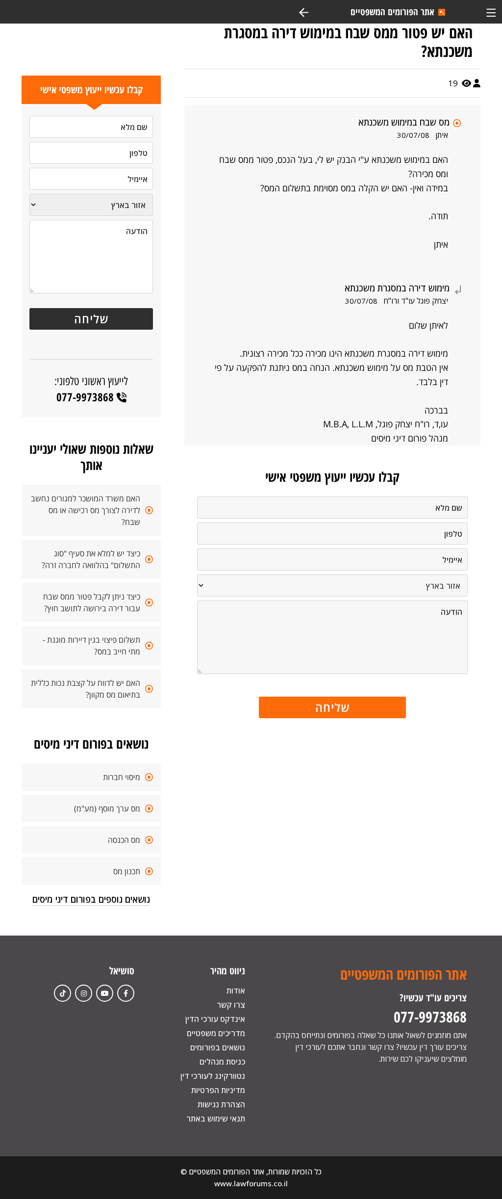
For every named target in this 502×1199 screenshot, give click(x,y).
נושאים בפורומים (217, 1047)
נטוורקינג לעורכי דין (212, 1075)
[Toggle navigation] (491, 11)
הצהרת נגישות (221, 1104)
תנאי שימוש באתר (215, 1118)
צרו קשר (231, 1004)
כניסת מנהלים (222, 1061)
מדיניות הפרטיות (218, 1090)
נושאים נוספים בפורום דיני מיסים (91, 899)
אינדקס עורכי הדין (215, 1019)
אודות (235, 990)
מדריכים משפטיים (216, 1033)
